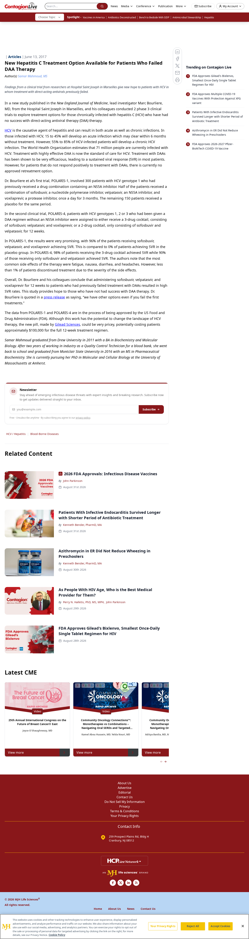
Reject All (193, 926)
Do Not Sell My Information (124, 802)
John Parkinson (72, 481)
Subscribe (149, 409)
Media (125, 6)
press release (54, 297)
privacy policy (83, 417)
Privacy (124, 806)
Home (98, 909)
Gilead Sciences (67, 324)
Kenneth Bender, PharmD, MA (82, 525)
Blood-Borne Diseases (44, 434)
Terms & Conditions (124, 811)
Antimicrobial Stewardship (187, 17)
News (114, 6)
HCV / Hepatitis (16, 434)
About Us (124, 783)
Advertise (125, 788)
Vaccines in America (94, 17)
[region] (124, 926)
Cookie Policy (57, 935)
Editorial (124, 792)
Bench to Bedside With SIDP (154, 17)
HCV (8, 130)
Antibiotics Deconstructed (122, 17)
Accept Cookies (220, 926)
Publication (165, 6)
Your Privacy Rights (124, 816)
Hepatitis (209, 17)
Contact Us (125, 797)
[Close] (242, 926)
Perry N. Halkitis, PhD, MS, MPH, (83, 602)
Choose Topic (46, 17)
